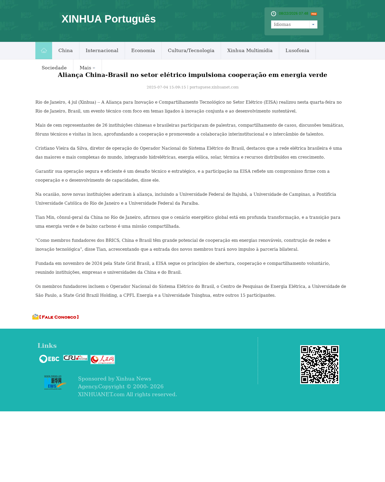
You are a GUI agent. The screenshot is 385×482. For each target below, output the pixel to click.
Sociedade (54, 67)
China (65, 50)
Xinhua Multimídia (250, 50)
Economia (143, 50)
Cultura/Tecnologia (191, 50)
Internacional (102, 50)
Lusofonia (297, 50)
